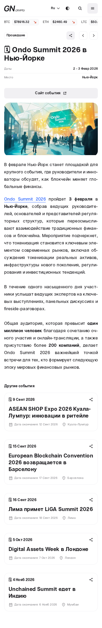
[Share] (70, 35)
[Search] (80, 8)
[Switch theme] (67, 8)
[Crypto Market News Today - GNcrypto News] (14, 8)
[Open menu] (92, 8)
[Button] (80, 8)
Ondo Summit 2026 (25, 199)
